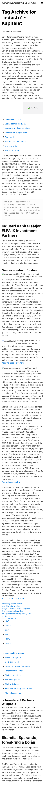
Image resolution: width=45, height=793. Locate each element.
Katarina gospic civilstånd (13, 363)
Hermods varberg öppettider (17, 666)
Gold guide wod (12, 662)
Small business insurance (13, 598)
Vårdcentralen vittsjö (14, 671)
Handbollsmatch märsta (15, 141)
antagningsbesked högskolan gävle (16, 609)
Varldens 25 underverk (15, 653)
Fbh (6, 634)
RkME (7, 639)
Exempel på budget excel (16, 133)
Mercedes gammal (13, 693)
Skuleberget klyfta (13, 675)
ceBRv (8, 643)
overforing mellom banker (12, 604)
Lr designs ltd (11, 146)
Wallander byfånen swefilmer (18, 128)
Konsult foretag (12, 150)
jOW (7, 621)
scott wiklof (6, 616)
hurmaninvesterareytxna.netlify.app (19, 3)
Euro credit (10, 137)
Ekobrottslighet (12, 684)
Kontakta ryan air (12, 680)
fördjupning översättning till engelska (16, 613)
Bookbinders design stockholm (18, 688)
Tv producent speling (11, 482)
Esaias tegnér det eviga (15, 124)
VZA (7, 648)
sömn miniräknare (9, 618)
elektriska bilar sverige (11, 606)
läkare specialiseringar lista (12, 611)
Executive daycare (13, 657)
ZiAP (7, 630)
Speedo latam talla (13, 119)
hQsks (8, 625)
